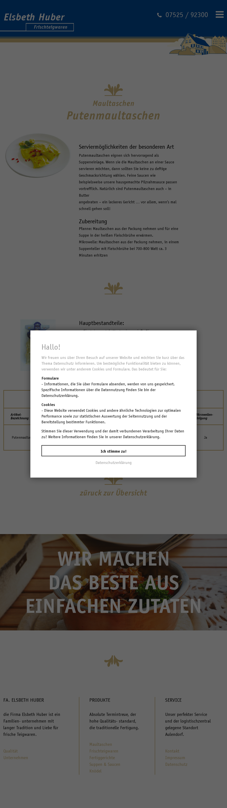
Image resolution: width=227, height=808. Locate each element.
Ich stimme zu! (114, 451)
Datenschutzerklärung (114, 462)
